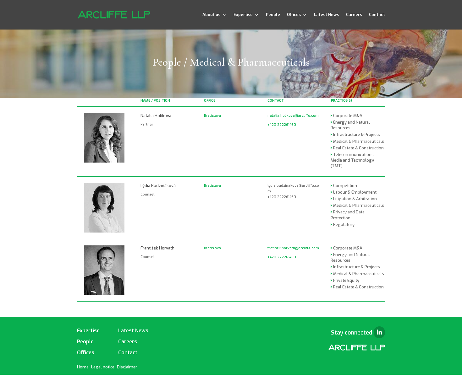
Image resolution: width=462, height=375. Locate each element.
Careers (354, 15)
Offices (294, 15)
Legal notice (102, 367)
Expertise (243, 15)
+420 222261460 (281, 124)
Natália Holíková (155, 115)
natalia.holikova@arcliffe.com (293, 115)
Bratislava (212, 115)
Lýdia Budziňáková (158, 185)
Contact (377, 15)
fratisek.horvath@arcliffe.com (293, 248)
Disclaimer (127, 367)
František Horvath (157, 248)
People (273, 15)
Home (83, 367)
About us (211, 15)
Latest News (326, 15)
